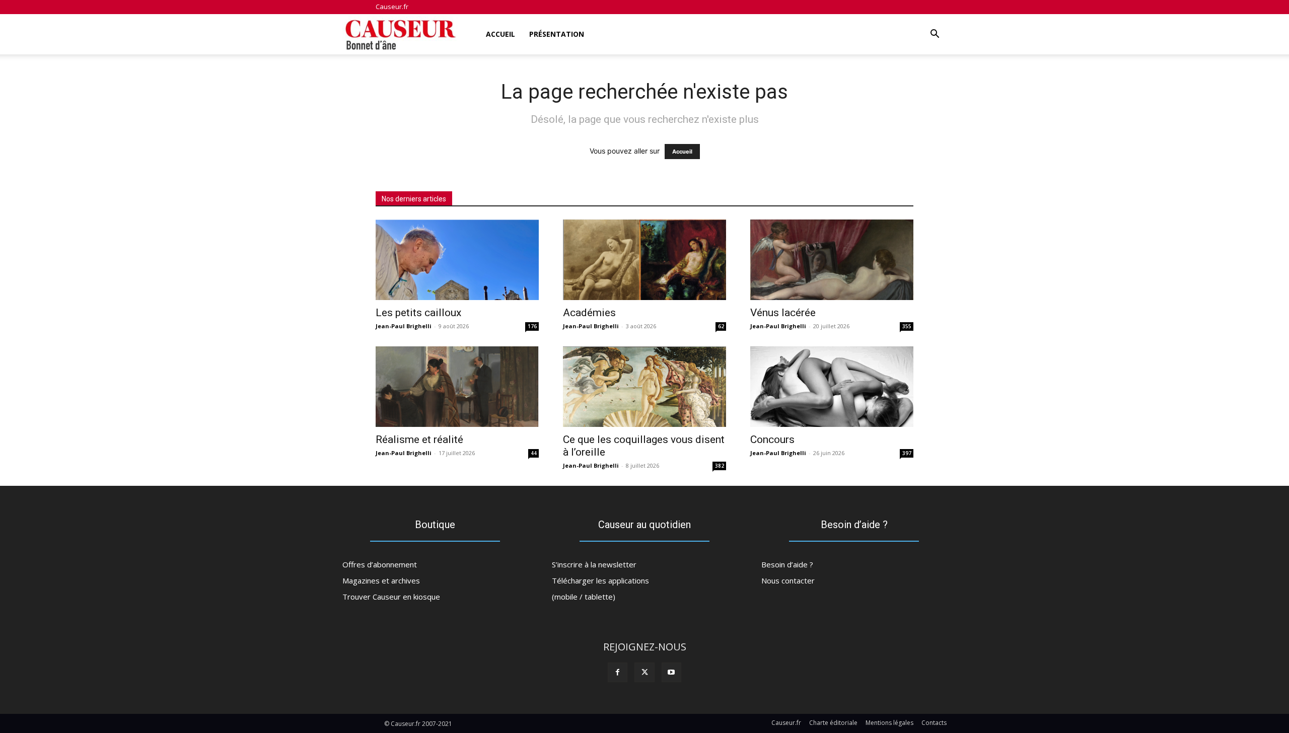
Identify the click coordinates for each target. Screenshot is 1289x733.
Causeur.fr (392, 6)
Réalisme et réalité (419, 439)
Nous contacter (788, 580)
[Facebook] (617, 672)
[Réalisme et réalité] (457, 386)
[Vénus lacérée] (831, 259)
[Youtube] (671, 672)
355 (906, 326)
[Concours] (831, 386)
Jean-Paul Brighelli (404, 326)
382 (719, 465)
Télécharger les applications (600, 580)
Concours (772, 439)
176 (532, 326)
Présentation (556, 34)
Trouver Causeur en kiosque (391, 597)
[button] (934, 35)
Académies (589, 313)
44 (534, 453)
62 (721, 326)
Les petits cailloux (418, 313)
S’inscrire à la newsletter (594, 564)
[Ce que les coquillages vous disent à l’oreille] (644, 386)
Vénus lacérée (783, 313)
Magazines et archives (381, 580)
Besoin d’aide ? (787, 564)
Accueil (500, 34)
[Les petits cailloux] (457, 259)
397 (906, 453)
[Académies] (644, 259)
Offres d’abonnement (379, 564)
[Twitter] (644, 672)
